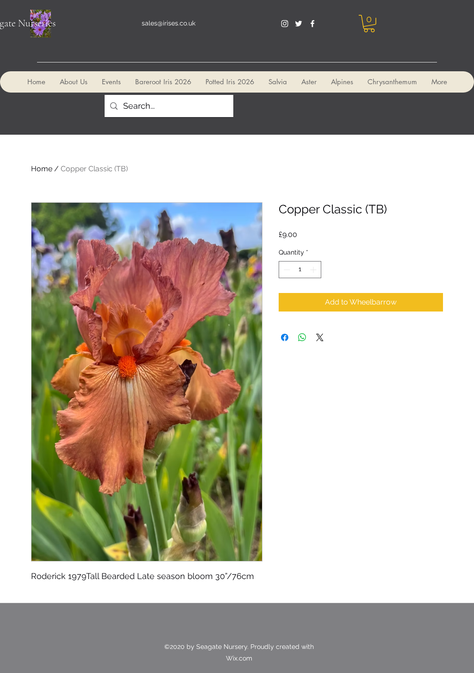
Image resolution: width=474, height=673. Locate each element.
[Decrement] (286, 270)
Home (41, 168)
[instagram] (284, 23)
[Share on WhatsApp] (302, 337)
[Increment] (314, 270)
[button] (369, 23)
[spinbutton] (300, 270)
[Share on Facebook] (284, 337)
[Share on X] (319, 337)
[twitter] (298, 23)
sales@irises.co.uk (168, 23)
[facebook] (312, 23)
